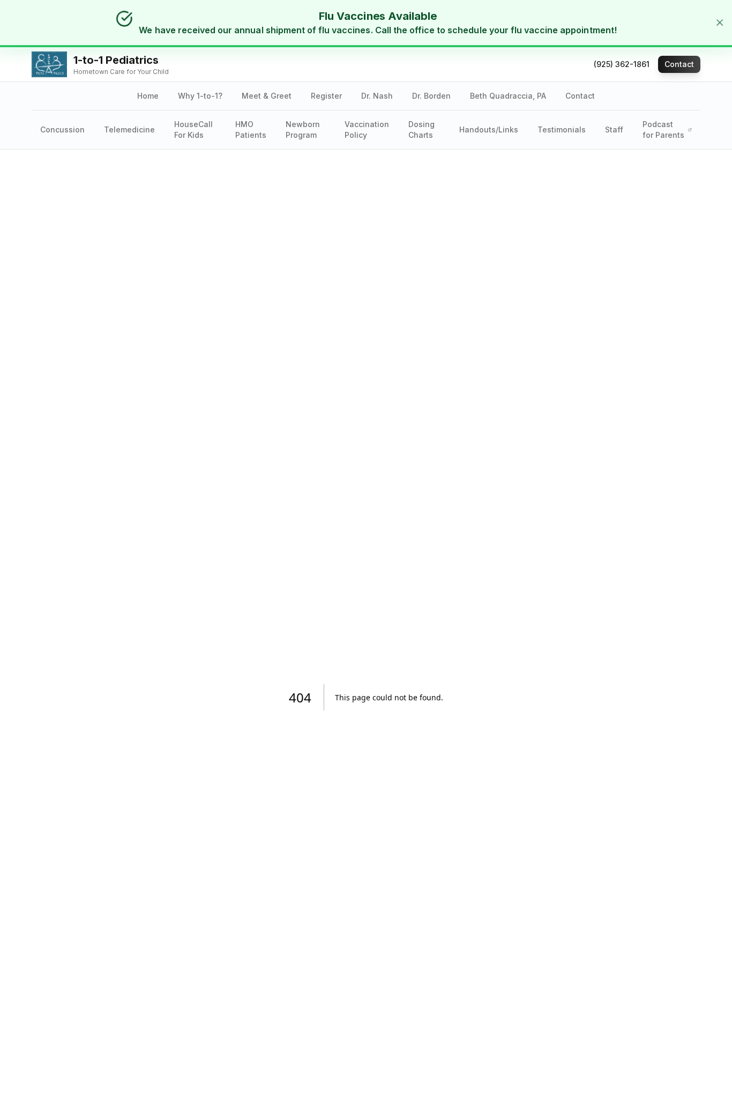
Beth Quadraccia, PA (508, 95)
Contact (679, 64)
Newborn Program (303, 129)
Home (148, 95)
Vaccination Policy (367, 129)
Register (326, 95)
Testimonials (561, 129)
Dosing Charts (421, 129)
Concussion (62, 129)
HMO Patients (250, 129)
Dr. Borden (431, 95)
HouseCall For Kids (193, 129)
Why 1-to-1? (200, 95)
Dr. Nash (377, 95)
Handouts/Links (488, 129)
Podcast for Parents (663, 129)
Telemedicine (129, 129)
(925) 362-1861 (621, 64)
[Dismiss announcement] (718, 22)
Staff (614, 129)
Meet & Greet (267, 95)
